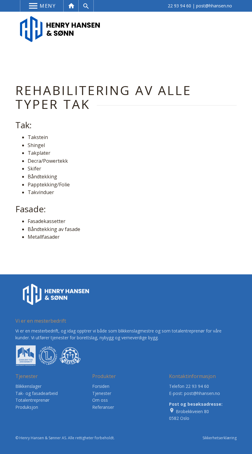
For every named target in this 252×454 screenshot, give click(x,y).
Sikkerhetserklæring (220, 437)
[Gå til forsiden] (60, 28)
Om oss (100, 400)
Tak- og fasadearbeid (36, 393)
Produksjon (26, 407)
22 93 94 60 (179, 6)
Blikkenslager (28, 386)
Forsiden (100, 386)
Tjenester (101, 393)
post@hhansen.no (214, 6)
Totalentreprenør (32, 400)
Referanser (103, 407)
